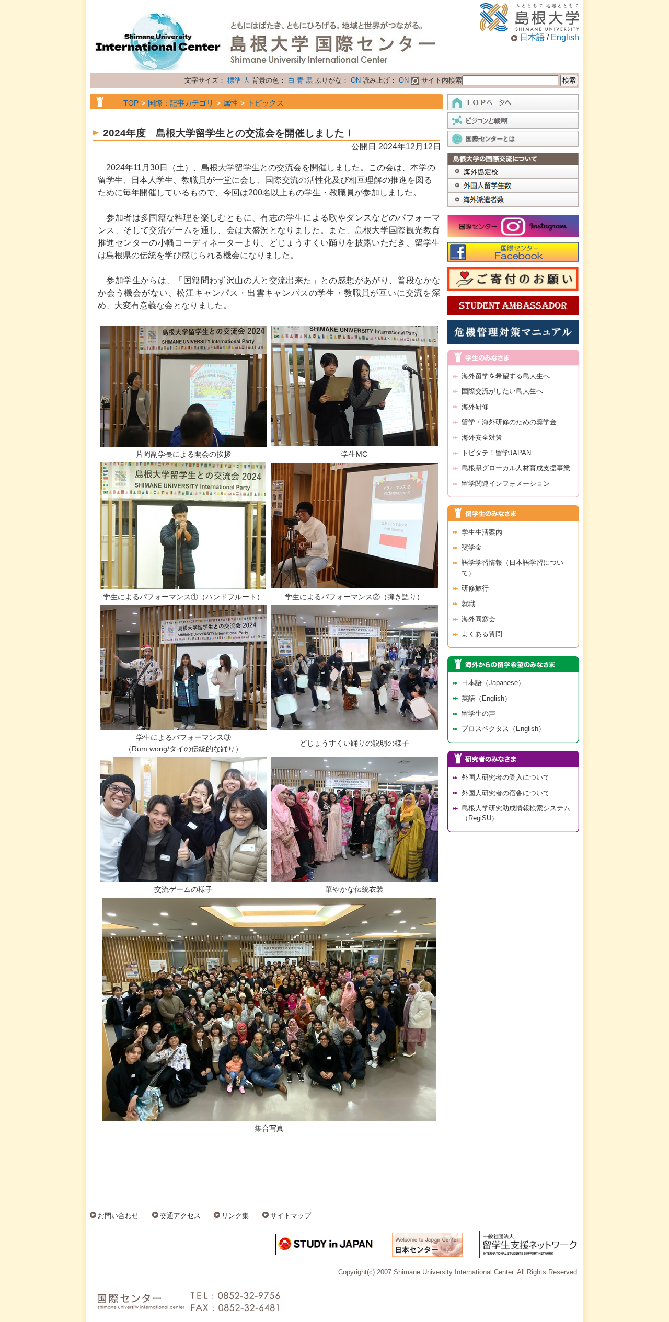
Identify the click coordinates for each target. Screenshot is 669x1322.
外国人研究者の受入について (506, 777)
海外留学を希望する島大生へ (506, 376)
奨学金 (472, 547)
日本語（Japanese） (493, 683)
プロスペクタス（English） (503, 729)
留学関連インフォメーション (506, 484)
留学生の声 (478, 713)
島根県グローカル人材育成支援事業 (516, 468)
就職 (468, 604)
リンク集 (235, 1216)
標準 (234, 80)
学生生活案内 (482, 532)
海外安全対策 (482, 438)
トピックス (265, 103)
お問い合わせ (118, 1216)
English (565, 37)
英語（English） (486, 698)
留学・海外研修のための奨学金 (509, 422)
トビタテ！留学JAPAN (496, 453)
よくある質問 (482, 634)
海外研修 (475, 407)
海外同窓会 (478, 619)
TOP (131, 103)
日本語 (532, 37)
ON (356, 80)
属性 (230, 103)
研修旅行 (475, 588)
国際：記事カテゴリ (181, 103)
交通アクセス (180, 1216)
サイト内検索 (440, 80)
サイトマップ (290, 1216)
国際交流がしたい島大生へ (502, 391)
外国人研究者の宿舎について (506, 793)
